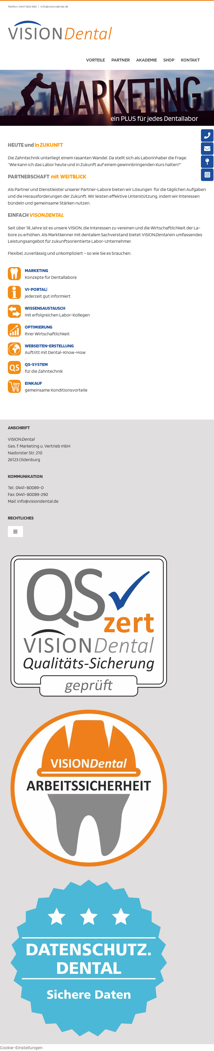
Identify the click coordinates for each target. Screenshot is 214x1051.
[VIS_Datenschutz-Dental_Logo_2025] (88, 882)
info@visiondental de (54, 6)
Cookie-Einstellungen (21, 1047)
